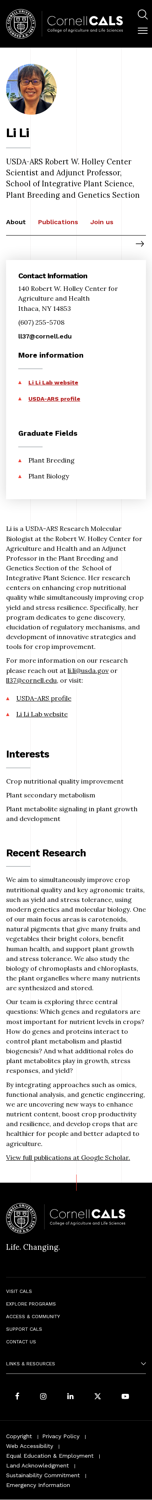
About (16, 222)
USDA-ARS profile (43, 698)
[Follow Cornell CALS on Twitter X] (97, 1396)
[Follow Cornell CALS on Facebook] (17, 1396)
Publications (58, 222)
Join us (101, 222)
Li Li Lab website (42, 714)
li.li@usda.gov (88, 670)
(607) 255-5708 (41, 322)
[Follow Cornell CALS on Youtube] (125, 1396)
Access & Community (33, 1316)
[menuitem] (143, 16)
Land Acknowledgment (37, 1465)
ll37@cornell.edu (31, 680)
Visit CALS (19, 1291)
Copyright (19, 1436)
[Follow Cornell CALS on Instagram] (43, 1396)
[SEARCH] (143, 15)
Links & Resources (30, 1364)
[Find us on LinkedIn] (70, 1396)
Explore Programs (31, 1304)
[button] (143, 31)
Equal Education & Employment (50, 1455)
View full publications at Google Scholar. (68, 1157)
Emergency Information (38, 1485)
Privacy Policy (60, 1436)
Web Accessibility (29, 1446)
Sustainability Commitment (43, 1475)
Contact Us (21, 1342)
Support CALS (24, 1329)
